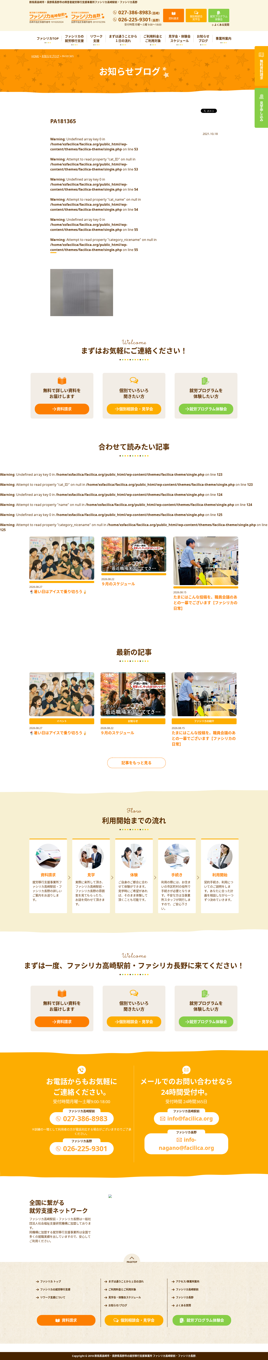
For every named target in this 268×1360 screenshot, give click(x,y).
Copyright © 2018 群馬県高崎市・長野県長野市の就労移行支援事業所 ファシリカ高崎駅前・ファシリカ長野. (134, 1356)
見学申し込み (261, 111)
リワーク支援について (52, 1297)
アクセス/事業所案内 (187, 1281)
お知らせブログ (203, 38)
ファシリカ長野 (184, 1297)
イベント (62, 721)
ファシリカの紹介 (204, 721)
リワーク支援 (96, 38)
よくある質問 (221, 25)
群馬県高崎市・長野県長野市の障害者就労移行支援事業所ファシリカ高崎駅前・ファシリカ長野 (83, 2)
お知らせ (133, 721)
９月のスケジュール (118, 583)
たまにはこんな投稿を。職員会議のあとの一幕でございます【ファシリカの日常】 (205, 603)
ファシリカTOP (48, 38)
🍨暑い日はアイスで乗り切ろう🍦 (58, 591)
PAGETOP (132, 1261)
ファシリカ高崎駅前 (187, 1289)
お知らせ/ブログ (117, 1305)
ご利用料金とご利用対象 (152, 38)
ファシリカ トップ (50, 1281)
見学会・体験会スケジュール (180, 38)
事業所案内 (223, 38)
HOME (35, 56)
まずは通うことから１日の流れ (123, 38)
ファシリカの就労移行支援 (74, 38)
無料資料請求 (261, 69)
